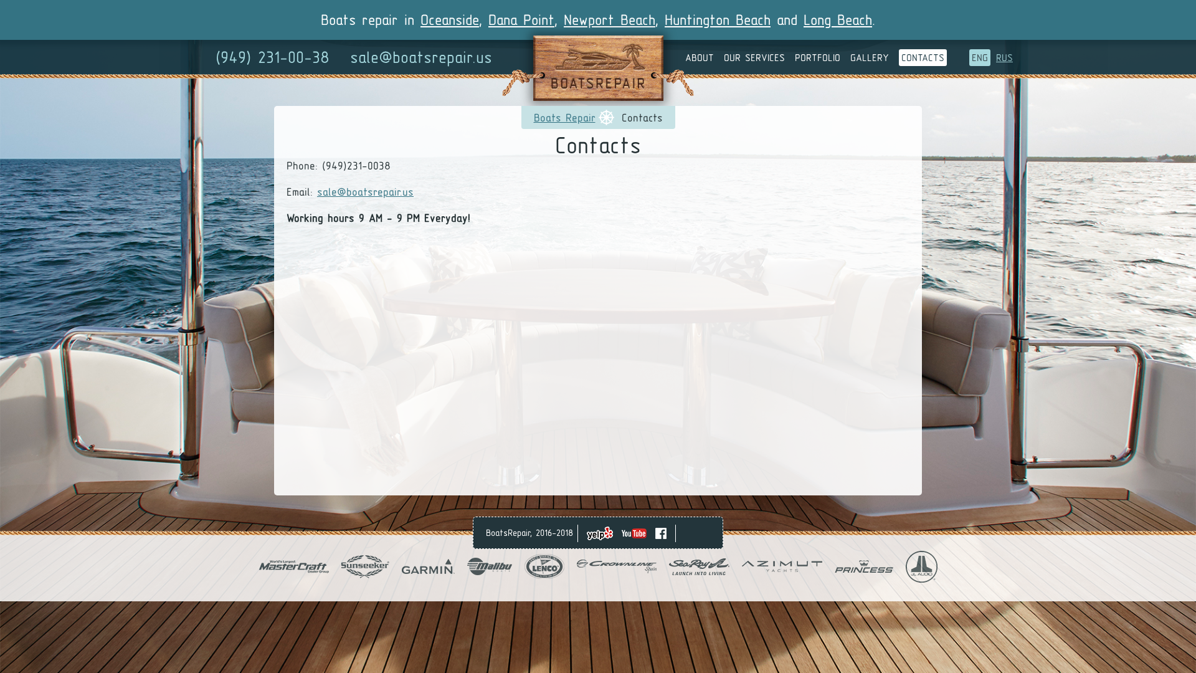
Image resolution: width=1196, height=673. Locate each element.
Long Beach (838, 19)
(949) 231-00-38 (273, 57)
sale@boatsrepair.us (421, 57)
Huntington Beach (718, 19)
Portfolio (817, 58)
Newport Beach (609, 19)
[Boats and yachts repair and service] (598, 96)
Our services (754, 58)
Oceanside (449, 19)
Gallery (869, 58)
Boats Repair (565, 117)
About (699, 58)
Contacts (922, 58)
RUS (1004, 58)
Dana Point (521, 19)
